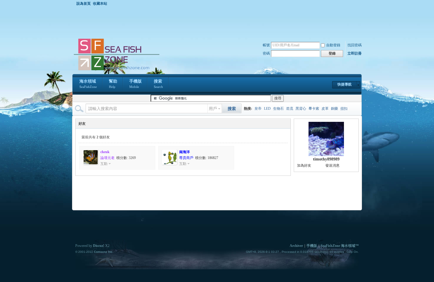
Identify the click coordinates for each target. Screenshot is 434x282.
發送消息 (332, 165)
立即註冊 (354, 53)
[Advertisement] (218, 22)
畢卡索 (314, 108)
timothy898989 (326, 159)
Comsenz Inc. (103, 251)
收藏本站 (100, 3)
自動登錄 (333, 45)
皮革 (325, 108)
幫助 (113, 83)
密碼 (266, 53)
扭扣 (343, 108)
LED (267, 108)
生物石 (278, 108)
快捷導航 (344, 84)
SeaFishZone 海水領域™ (340, 246)
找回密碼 (354, 45)
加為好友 (304, 165)
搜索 (158, 83)
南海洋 (184, 152)
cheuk (105, 152)
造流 (289, 108)
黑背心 (301, 108)
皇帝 (258, 108)
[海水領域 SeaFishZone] (116, 70)
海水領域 (88, 83)
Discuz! (98, 246)
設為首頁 (83, 3)
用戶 (213, 108)
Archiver (296, 246)
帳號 (266, 45)
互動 (103, 164)
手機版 (135, 83)
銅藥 (334, 108)
